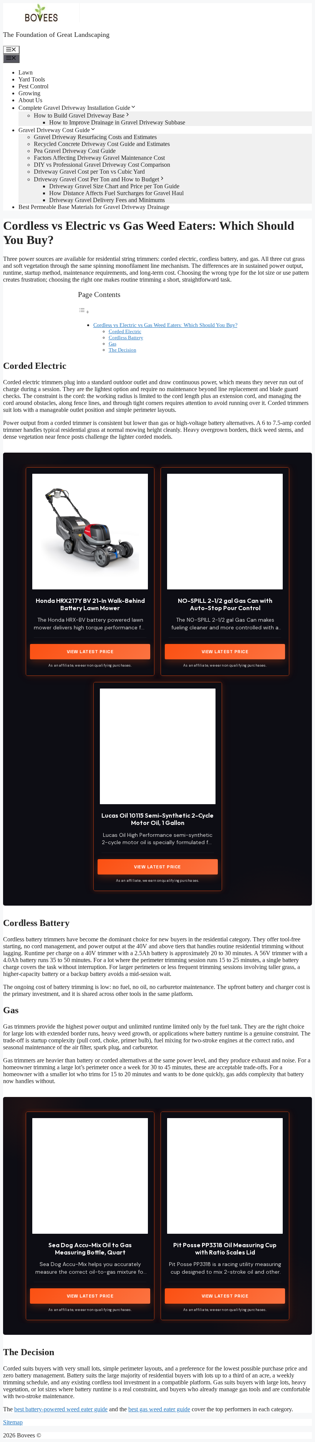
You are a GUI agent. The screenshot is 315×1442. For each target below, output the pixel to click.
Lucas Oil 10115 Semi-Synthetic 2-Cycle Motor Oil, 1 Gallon (157, 818)
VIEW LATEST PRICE (90, 652)
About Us (30, 100)
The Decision (122, 350)
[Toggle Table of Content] (84, 312)
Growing (29, 93)
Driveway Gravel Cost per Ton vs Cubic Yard (89, 171)
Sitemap (13, 1422)
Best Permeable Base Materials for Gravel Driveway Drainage (93, 207)
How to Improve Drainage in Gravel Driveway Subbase (117, 122)
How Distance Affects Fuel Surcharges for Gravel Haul (116, 193)
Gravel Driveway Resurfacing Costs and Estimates (95, 137)
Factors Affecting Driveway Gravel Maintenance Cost (99, 157)
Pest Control (33, 86)
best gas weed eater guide (159, 1409)
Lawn (25, 72)
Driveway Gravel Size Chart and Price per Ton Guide (114, 186)
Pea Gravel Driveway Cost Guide (75, 151)
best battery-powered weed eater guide (61, 1409)
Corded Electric (125, 331)
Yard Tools (31, 79)
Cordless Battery (126, 337)
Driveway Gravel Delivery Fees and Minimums (107, 200)
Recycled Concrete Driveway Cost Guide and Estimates (102, 144)
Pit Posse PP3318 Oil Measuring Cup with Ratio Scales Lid (225, 1248)
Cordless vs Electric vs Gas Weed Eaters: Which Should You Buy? (165, 325)
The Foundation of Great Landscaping (56, 34)
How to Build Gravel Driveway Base (79, 115)
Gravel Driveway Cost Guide (54, 130)
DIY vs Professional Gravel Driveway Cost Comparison (102, 164)
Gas (112, 344)
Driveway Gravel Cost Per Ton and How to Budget (96, 179)
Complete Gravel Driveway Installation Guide (74, 108)
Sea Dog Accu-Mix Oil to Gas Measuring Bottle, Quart (90, 1248)
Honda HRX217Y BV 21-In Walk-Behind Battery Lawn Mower (90, 604)
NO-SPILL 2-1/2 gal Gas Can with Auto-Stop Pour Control (225, 604)
